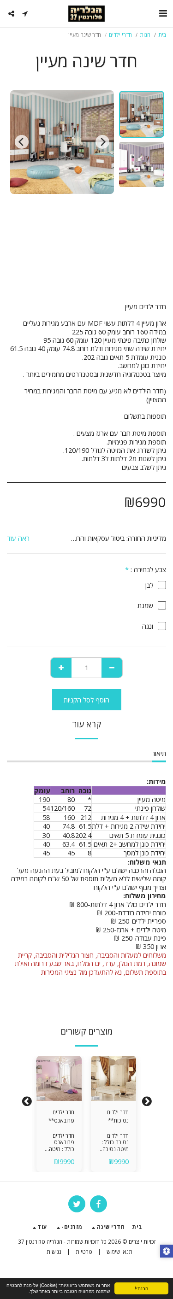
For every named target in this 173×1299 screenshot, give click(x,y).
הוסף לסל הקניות (113, 1090)
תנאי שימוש (119, 1251)
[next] (22, 142)
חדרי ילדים (120, 34)
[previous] (102, 142)
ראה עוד (18, 538)
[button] (163, 13)
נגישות (54, 1251)
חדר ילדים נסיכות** (118, 1116)
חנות (145, 34)
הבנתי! (141, 1288)
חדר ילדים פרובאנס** (61, 1116)
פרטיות (84, 1251)
